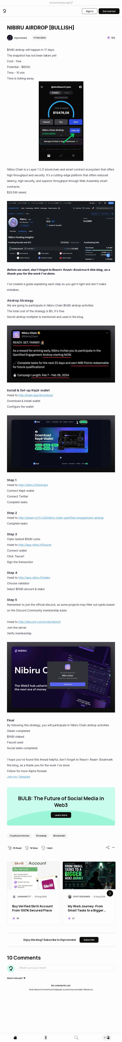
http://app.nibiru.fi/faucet (34, 544)
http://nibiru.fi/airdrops (33, 485)
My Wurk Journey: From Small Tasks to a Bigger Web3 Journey (85, 908)
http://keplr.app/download (35, 395)
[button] (61, 2)
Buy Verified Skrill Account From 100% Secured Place (32, 908)
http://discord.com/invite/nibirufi (39, 622)
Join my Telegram (18, 776)
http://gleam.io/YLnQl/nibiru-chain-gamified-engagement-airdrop (61, 517)
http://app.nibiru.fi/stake (34, 577)
